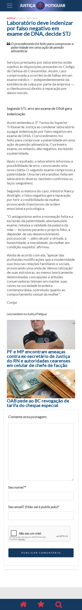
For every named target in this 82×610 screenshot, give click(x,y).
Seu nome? (17, 487)
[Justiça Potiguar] (23, 604)
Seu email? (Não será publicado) (33, 507)
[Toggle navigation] (9, 5)
